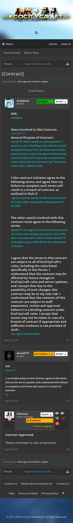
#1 (68, 340)
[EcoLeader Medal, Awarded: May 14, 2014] (57, 413)
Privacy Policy (49, 493)
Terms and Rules (28, 493)
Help (11, 493)
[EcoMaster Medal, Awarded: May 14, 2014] (62, 413)
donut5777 (18, 133)
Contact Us (10, 483)
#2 (68, 400)
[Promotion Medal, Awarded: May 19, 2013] (62, 418)
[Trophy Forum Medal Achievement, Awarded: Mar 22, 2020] (57, 424)
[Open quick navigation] (67, 64)
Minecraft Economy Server (37, 483)
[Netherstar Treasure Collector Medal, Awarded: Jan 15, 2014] (57, 418)
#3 (68, 449)
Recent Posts (31, 52)
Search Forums (12, 52)
